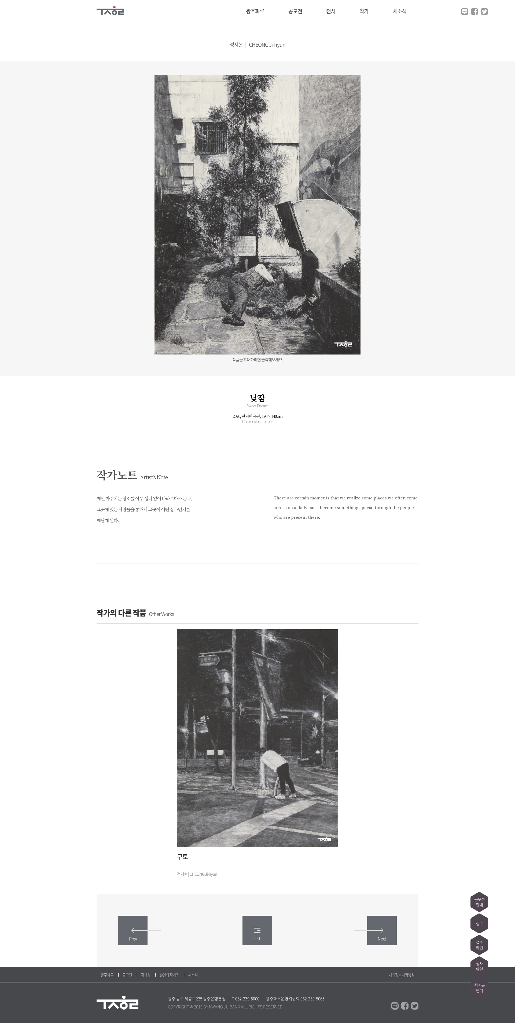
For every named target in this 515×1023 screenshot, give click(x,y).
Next (382, 938)
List (257, 938)
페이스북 (474, 11)
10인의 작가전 (169, 974)
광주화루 (255, 11)
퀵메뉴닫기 (479, 987)
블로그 (464, 11)
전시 (330, 11)
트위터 (484, 11)
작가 (364, 11)
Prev (133, 938)
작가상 (145, 974)
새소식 (399, 11)
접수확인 (479, 945)
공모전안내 (479, 902)
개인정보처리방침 (401, 974)
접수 (479, 923)
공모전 (295, 11)
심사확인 (479, 966)
